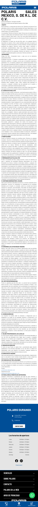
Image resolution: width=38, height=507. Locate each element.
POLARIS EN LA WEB (11, 489)
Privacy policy (19, 465)
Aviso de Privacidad (12, 495)
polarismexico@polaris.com (8, 370)
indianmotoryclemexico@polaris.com (10, 373)
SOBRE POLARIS (9, 478)
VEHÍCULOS (8, 473)
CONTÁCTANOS (19, 426)
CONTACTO (8, 484)
